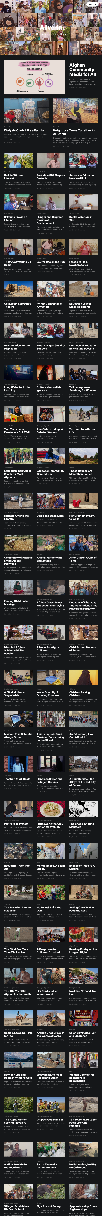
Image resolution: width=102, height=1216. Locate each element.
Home (6, 4)
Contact (23, 4)
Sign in (81, 4)
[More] (46, 4)
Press (31, 4)
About (14, 4)
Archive (39, 4)
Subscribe (92, 4)
